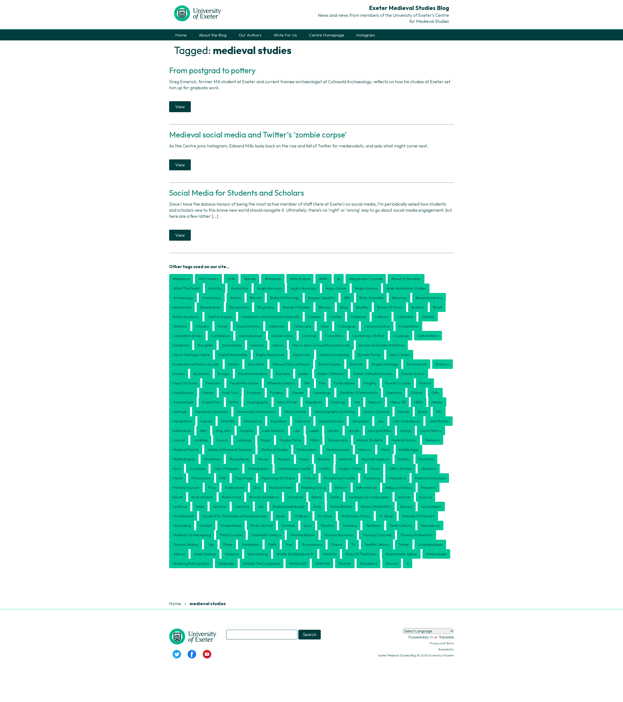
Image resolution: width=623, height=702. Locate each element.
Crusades (401, 335)
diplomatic (302, 354)
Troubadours (311, 544)
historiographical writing (334, 411)
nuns (177, 468)
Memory (365, 449)
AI (338, 278)
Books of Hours (390, 307)
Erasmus (442, 364)
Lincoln (353, 430)
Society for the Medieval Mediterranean (234, 516)
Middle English (184, 459)
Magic (266, 440)
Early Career (400, 354)
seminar (219, 506)
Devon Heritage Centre (191, 354)
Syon (308, 525)
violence (232, 554)
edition (233, 364)
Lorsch (222, 440)
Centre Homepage (326, 34)
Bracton (418, 307)
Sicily (317, 506)
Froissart (254, 392)
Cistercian (277, 326)
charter (428, 316)
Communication (377, 326)
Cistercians (302, 326)
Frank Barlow (183, 392)
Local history (431, 430)
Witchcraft (297, 563)
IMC (439, 411)
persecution (201, 478)
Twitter (403, 544)
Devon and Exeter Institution (381, 345)
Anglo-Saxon (335, 288)
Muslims (323, 459)
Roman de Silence (264, 497)
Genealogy (322, 392)
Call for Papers (220, 316)
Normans (426, 459)
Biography (265, 307)
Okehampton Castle (294, 468)
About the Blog (213, 34)
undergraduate (430, 544)
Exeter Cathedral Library (373, 373)
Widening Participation (191, 563)
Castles (336, 316)
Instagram (365, 34)
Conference (220, 335)
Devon (278, 345)
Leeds (314, 430)
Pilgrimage (244, 478)
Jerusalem (360, 421)
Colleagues (347, 326)
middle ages (409, 449)
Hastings (338, 402)
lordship (201, 440)
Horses (403, 411)
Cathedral (405, 316)
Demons (257, 345)
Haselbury (314, 402)
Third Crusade (231, 535)
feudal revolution (244, 383)
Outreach (428, 468)
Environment (417, 364)
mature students (370, 440)
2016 (231, 278)
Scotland (180, 506)
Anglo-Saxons (366, 288)
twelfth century (377, 544)
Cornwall (309, 335)
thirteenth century (266, 535)
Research (428, 487)
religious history (398, 487)
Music (304, 459)
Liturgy (406, 430)
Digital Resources (270, 354)
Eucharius (201, 373)
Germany (394, 392)
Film (307, 383)
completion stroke (187, 335)
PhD (223, 478)
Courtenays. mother (368, 335)
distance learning (334, 354)
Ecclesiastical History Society (196, 364)
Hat (357, 402)
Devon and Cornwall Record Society (321, 345)
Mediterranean (337, 449)
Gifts (435, 392)
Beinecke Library (429, 297)
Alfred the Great (186, 288)
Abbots (250, 278)
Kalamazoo (182, 430)
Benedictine (182, 307)
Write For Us (285, 34)
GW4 (233, 402)
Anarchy (215, 288)
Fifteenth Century (281, 383)
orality (324, 468)
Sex (261, 506)
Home (181, 34)
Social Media (431, 506)
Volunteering (257, 554)
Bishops (325, 307)
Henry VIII (397, 402)
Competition (409, 326)
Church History (248, 326)
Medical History (404, 440)
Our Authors (250, 34)
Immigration (182, 421)
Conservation (282, 335)
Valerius (179, 554)
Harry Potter (287, 402)
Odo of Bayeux (226, 468)
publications (235, 487)
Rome (316, 497)
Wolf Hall (322, 563)
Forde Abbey (344, 383)
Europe (223, 373)
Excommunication (252, 373)
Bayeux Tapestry (321, 297)
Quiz (257, 487)
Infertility (228, 421)
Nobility (404, 459)
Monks (263, 459)
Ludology (244, 440)
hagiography (257, 402)
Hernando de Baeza (211, 411)
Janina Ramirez (331, 421)
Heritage (180, 411)
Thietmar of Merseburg (192, 535)
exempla (283, 373)
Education (256, 364)
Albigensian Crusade (365, 278)
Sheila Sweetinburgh (289, 506)
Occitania (197, 468)
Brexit (437, 307)
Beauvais (399, 297)
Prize (212, 487)
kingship (247, 430)
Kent (203, 430)
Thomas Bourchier (339, 535)
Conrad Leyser (251, 335)
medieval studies (274, 449)
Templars (373, 525)
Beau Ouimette (371, 297)
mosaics (284, 459)
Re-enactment (281, 487)
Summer (288, 525)
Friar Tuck (230, 392)
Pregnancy (397, 478)
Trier (289, 544)
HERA (418, 402)
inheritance (253, 421)
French (207, 392)
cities (324, 326)
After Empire (300, 278)
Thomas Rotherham (416, 535)
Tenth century (401, 525)
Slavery (406, 506)
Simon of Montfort (376, 506)
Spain (280, 516)
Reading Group (314, 487)
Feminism (213, 383)
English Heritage (385, 364)
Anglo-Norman (269, 288)
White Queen (436, 554)
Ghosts (416, 392)
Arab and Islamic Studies (406, 288)
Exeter (304, 373)
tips (210, 544)
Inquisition (279, 421)
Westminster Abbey (401, 554)
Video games (205, 554)
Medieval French (186, 449)
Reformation (366, 487)
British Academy (186, 316)
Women (345, 563)
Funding (276, 392)
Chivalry (202, 326)
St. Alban (386, 516)
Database (181, 345)
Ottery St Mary (400, 468)
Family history (413, 373)
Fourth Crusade (398, 383)
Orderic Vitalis (350, 468)
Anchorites (239, 288)
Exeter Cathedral (331, 373)
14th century (208, 278)
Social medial (183, 516)
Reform (341, 487)
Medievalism (307, 449)
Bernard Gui (239, 307)
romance (295, 497)
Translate (446, 637)
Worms (392, 563)
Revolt (178, 497)
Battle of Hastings (284, 297)
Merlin (385, 449)
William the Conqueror (261, 563)
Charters (180, 326)
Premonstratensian (430, 478)
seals (200, 506)
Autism (235, 297)
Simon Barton (341, 506)
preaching (372, 478)
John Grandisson (406, 421)
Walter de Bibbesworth (295, 554)
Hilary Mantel (295, 411)
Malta (314, 440)
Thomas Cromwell (377, 535)
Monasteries (239, 459)
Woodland (368, 563)
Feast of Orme (185, 383)
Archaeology (183, 297)
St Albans (301, 516)
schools (404, 497)
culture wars (428, 335)
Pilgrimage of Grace (278, 478)
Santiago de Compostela (368, 497)
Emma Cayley (330, 364)
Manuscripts (338, 440)
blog (344, 307)
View (180, 106)
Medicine (432, 440)
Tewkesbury (430, 525)
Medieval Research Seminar (230, 449)
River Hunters (202, 497)
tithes (228, 544)
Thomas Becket (302, 535)
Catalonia (358, 316)
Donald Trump (369, 354)
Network (346, 459)
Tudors (336, 544)
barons (255, 297)
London (179, 440)
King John (223, 430)
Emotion (356, 364)
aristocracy (211, 297)
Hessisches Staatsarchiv (256, 411)
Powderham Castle (339, 478)
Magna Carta (290, 440)
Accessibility (446, 649)
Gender (298, 392)
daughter (205, 345)
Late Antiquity (273, 430)
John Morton (439, 421)
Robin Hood (231, 497)
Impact (206, 421)
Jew (381, 421)
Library (333, 430)
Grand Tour (211, 402)
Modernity (212, 459)
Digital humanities (232, 354)
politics (309, 478)
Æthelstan (273, 278)
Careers (314, 316)
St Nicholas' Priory (355, 516)
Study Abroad (261, 525)
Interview (302, 421)
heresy (437, 402)
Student (206, 525)
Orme (375, 468)
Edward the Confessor (291, 364)
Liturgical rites (380, 430)
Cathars (381, 316)
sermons (242, 506)
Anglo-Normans (303, 288)
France (425, 383)
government (183, 402)
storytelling (182, 525)
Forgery (370, 383)
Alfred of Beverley (406, 278)
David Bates (232, 345)
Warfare (330, 554)
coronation (334, 335)
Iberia (422, 411)
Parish (178, 478)
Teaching (349, 525)
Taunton (327, 525)
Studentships (231, 525)
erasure (179, 373)
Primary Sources (186, 487)
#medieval (181, 278)
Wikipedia (226, 563)
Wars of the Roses (360, 554)
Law (296, 430)
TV (353, 544)
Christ (222, 326)
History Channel (376, 411)
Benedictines (210, 307)
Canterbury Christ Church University (270, 316)
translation (250, 544)
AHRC (323, 278)
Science (425, 497)
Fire (322, 383)
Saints (335, 497)
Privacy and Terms (442, 643)
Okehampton (258, 468)
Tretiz (272, 544)
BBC (347, 297)
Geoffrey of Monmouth (359, 392)
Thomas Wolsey (186, 544)
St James (325, 516)
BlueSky (362, 307)
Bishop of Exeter (296, 307)
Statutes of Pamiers (418, 516)
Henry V (375, 402)
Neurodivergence (375, 459)
